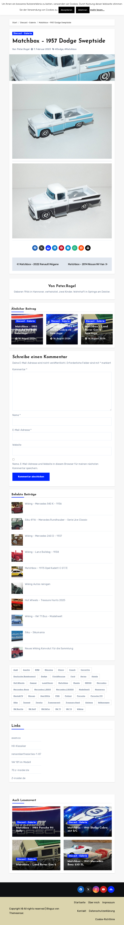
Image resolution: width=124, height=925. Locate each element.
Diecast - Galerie (22, 33)
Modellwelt (84, 689)
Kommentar (19, 369)
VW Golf (32, 709)
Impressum (108, 902)
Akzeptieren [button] (66, 10)
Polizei (68, 696)
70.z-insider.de (20, 770)
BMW (37, 670)
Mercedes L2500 (42, 689)
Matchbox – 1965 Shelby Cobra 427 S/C (61, 330)
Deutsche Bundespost (24, 676)
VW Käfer (45, 709)
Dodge (44, 676)
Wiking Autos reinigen (37, 584)
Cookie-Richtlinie (105, 919)
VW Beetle (18, 709)
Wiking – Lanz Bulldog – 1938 (42, 552)
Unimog (89, 702)
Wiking (80, 709)
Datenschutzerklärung (102, 911)
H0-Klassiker (18, 746)
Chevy (61, 670)
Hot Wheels (18, 683)
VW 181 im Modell (21, 762)
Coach (72, 670)
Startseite (79, 902)
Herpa (83, 676)
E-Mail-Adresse (21, 430)
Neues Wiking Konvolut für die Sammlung (49, 648)
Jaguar (33, 683)
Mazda (76, 683)
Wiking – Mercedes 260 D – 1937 (43, 535)
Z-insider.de (18, 778)
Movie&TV (18, 696)
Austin (26, 670)
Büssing (49, 670)
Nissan (31, 696)
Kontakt (81, 911)
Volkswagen (103, 702)
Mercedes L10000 (65, 689)
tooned (26, 702)
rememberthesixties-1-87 (26, 754)
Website (16, 444)
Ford (73, 676)
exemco (16, 738)
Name (16, 415)
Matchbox (63, 683)
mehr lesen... (97, 9)
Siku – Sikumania (35, 632)
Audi (15, 670)
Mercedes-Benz (21, 689)
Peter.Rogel (23, 49)
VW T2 (69, 709)
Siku (15, 702)
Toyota (39, 702)
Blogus (50, 908)
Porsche (81, 696)
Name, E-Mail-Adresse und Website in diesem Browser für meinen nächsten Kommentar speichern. (55, 466)
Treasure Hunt (73, 702)
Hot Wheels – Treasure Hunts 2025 (45, 600)
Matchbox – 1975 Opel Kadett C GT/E (46, 568)
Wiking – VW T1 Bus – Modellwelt (43, 616)
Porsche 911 (97, 696)
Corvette (85, 670)
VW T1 (58, 709)
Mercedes (101, 683)
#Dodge (59, 49)
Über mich (94, 902)
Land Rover (47, 683)
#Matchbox (70, 49)
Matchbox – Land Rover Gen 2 (36, 864)
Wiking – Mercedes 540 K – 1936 (43, 503)
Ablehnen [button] (82, 10)
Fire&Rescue (58, 676)
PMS (57, 696)
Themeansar (16, 913)
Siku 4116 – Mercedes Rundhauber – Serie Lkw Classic (56, 519)
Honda (95, 676)
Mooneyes (100, 689)
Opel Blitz (45, 696)
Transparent (54, 702)
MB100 (88, 683)
